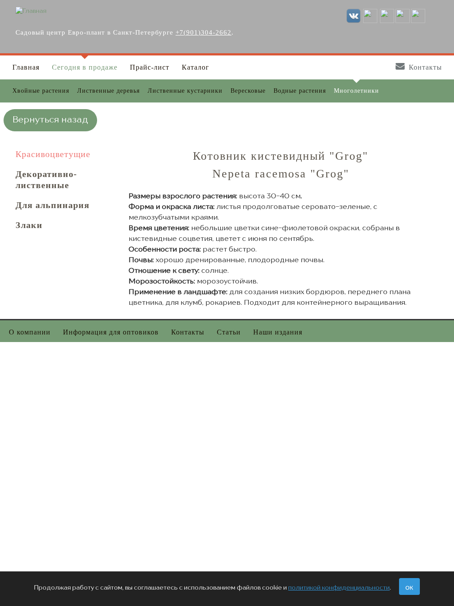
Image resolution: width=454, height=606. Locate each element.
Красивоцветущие (53, 154)
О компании (30, 332)
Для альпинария (53, 205)
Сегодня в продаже (84, 67)
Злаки (29, 225)
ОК (409, 588)
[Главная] (31, 11)
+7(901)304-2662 (203, 32)
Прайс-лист (149, 67)
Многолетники (356, 90)
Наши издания (277, 332)
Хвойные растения (40, 90)
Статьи (229, 332)
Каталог (195, 67)
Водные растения (300, 90)
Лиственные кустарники (185, 90)
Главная (25, 67)
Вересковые (248, 90)
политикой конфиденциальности (339, 588)
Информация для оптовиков (111, 332)
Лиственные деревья (108, 90)
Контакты (425, 67)
